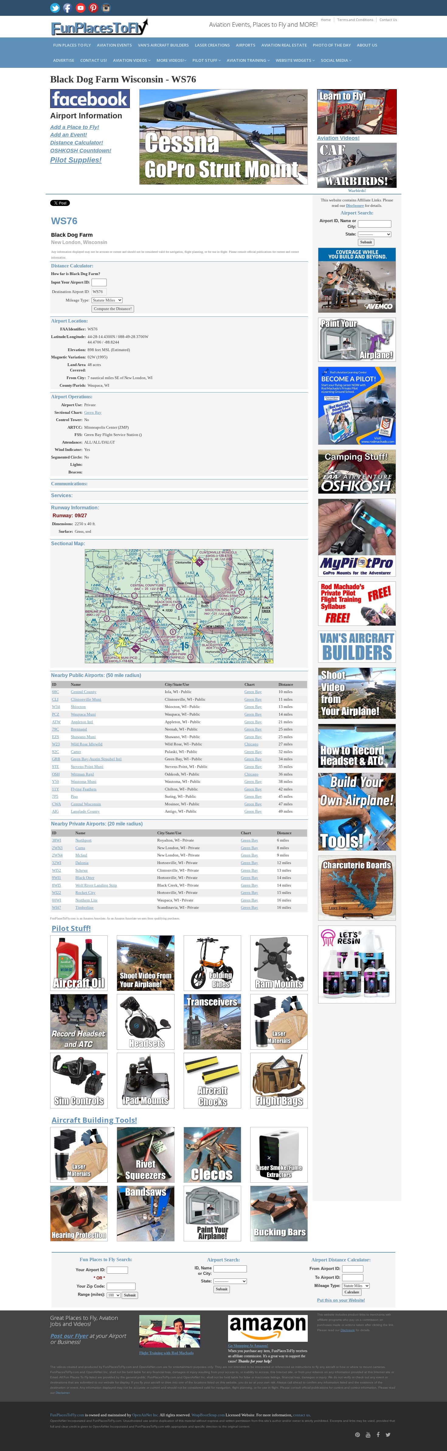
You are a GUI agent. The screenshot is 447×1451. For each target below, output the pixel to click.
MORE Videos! (170, 60)
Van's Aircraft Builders (163, 45)
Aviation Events (114, 45)
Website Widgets (294, 60)
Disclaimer (62, 1392)
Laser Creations (212, 45)
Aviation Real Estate (284, 45)
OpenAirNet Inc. (145, 1415)
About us (367, 45)
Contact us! (93, 60)
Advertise (63, 60)
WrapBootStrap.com (208, 1415)
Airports (245, 45)
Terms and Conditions (355, 19)
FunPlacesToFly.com (67, 1415)
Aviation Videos (130, 60)
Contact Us (388, 19)
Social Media (335, 60)
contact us (301, 1415)
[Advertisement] (357, 1098)
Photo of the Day (332, 45)
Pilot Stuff (205, 60)
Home (326, 19)
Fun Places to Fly (72, 45)
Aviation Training (247, 60)
